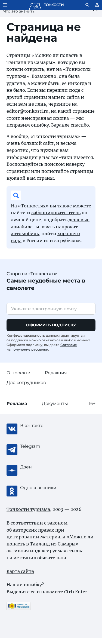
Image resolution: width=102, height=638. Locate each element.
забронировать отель (56, 212)
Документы (55, 403)
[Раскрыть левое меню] (5, 5)
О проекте (18, 372)
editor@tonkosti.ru (27, 111)
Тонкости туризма (28, 509)
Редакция (56, 372)
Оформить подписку (51, 325)
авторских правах (33, 530)
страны (45, 178)
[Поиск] (87, 5)
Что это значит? (19, 11)
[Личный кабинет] (97, 5)
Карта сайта (20, 571)
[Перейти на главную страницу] (46, 5)
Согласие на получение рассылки (42, 347)
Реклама (17, 403)
